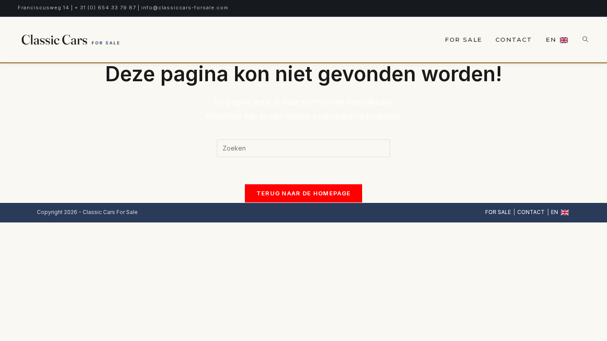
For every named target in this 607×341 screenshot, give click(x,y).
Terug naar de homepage (303, 193)
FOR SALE (498, 212)
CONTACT (531, 212)
